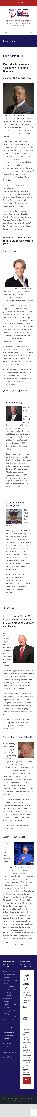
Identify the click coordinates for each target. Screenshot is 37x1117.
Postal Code (25, 1018)
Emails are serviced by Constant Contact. (25, 1069)
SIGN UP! (27, 1080)
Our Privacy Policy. (26, 1073)
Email (25, 1007)
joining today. (27, 21)
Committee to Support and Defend (8, 1036)
